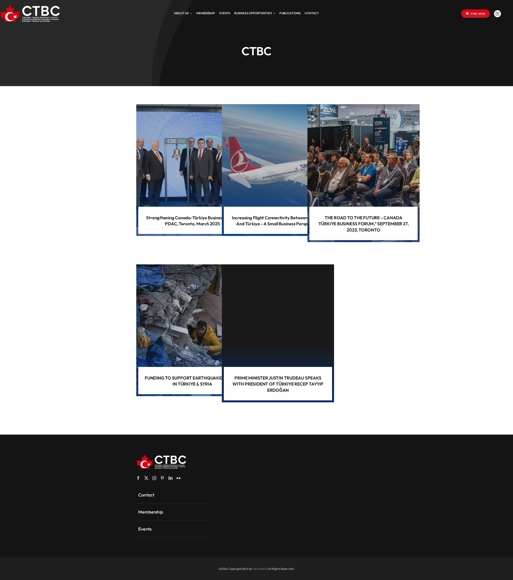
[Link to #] (497, 13)
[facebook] (138, 478)
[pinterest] (162, 478)
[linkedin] (171, 478)
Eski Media (259, 569)
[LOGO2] (30, 6)
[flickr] (179, 478)
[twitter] (146, 478)
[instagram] (154, 478)
